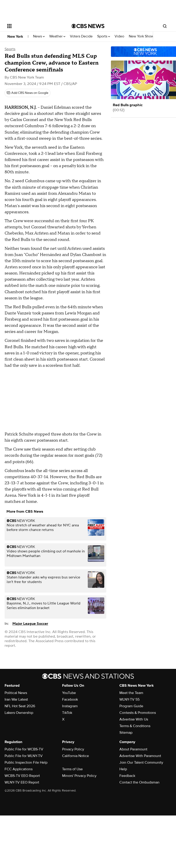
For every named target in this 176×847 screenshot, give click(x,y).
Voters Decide (81, 36)
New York (15, 36)
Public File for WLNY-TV (24, 756)
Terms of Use (72, 769)
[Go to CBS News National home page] (88, 26)
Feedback (127, 776)
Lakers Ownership (19, 713)
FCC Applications (19, 769)
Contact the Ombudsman (139, 782)
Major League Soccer (30, 623)
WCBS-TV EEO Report (22, 776)
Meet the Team (131, 693)
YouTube (69, 693)
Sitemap (125, 732)
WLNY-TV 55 (129, 699)
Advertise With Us (133, 719)
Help (123, 769)
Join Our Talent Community (141, 762)
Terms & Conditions (134, 726)
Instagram (70, 706)
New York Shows (142, 36)
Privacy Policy (73, 749)
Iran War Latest (16, 699)
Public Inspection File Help (26, 762)
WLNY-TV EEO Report (22, 782)
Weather (56, 36)
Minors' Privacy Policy (79, 776)
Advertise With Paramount (140, 756)
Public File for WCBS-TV (24, 749)
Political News (16, 693)
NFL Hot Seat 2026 (20, 706)
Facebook (70, 699)
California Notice (75, 756)
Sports (102, 36)
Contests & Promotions (137, 713)
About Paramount (133, 749)
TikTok (67, 713)
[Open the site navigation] (34, 26)
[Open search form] (165, 26)
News (38, 36)
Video (119, 36)
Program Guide (131, 706)
